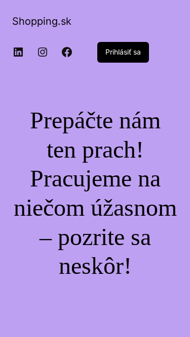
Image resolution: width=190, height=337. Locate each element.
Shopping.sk (41, 21)
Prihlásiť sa (123, 51)
